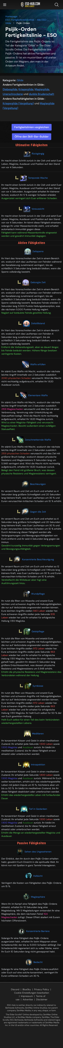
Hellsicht (38, 875)
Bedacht (38, 962)
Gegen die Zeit (38, 511)
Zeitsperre (38, 251)
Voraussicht (38, 208)
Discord (15, 989)
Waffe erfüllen (38, 364)
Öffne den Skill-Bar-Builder (32, 136)
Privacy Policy (41, 989)
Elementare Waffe (38, 395)
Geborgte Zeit (38, 282)
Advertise (28, 999)
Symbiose (38, 685)
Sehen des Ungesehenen (38, 851)
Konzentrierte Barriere (38, 931)
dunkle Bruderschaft (41, 94)
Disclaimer (41, 999)
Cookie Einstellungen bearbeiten (31, 992)
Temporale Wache (38, 177)
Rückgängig (38, 153)
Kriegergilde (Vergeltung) (18, 103)
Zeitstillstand (38, 323)
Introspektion (38, 764)
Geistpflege (38, 631)
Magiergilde (42, 89)
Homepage (11, 16)
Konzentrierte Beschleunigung (38, 559)
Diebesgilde (10, 89)
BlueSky (27, 989)
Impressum (27, 996)
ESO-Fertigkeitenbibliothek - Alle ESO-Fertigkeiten (26, 19)
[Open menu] (5, 5)
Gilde (8, 23)
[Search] (57, 5)
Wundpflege (38, 593)
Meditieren (38, 733)
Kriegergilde (25, 89)
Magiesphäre (38, 896)
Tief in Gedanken (38, 808)
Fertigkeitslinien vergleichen (31, 127)
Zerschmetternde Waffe (38, 439)
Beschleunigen (38, 484)
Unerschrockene (13, 94)
